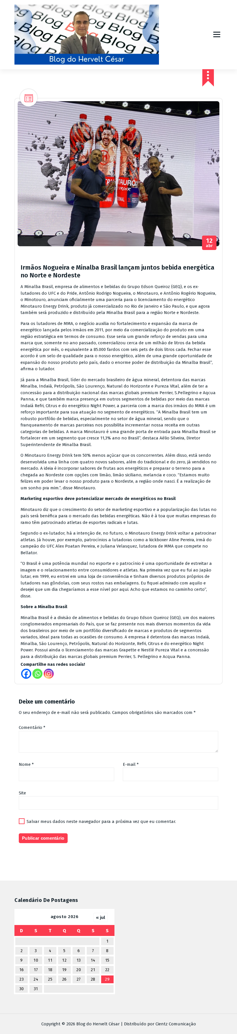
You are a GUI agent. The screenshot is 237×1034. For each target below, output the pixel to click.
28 (93, 979)
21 (93, 969)
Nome (26, 764)
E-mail (131, 764)
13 (79, 960)
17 (36, 969)
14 (93, 960)
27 (79, 979)
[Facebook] (26, 674)
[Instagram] (49, 674)
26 (64, 979)
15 (107, 960)
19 (64, 969)
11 (50, 960)
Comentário (32, 727)
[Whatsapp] (37, 674)
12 (64, 960)
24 (36, 979)
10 (36, 960)
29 (107, 979)
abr (209, 243)
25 (50, 979)
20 (78, 969)
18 (50, 969)
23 (21, 979)
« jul (100, 917)
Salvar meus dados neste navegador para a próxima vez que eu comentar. (101, 821)
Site (22, 793)
